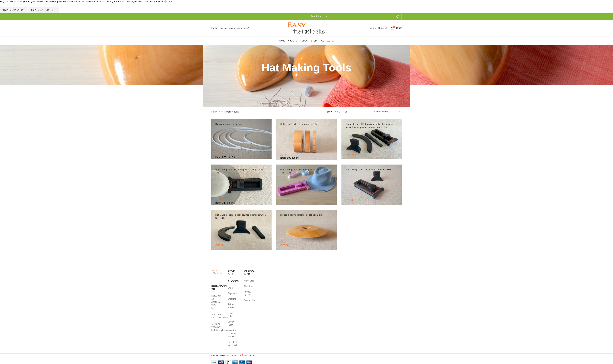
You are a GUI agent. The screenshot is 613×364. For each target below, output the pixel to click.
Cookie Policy (231, 323)
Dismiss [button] (171, 2)
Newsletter (249, 281)
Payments (232, 293)
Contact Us (249, 300)
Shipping (232, 299)
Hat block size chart (232, 344)
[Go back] (302, 58)
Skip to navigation (13, 10)
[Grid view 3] (361, 112)
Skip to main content (43, 10)
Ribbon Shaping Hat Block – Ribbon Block (301, 215)
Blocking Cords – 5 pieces (228, 124)
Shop (230, 288)
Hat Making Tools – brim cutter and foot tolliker (368, 169)
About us (248, 286)
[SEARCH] (398, 16)
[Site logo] (306, 28)
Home (214, 112)
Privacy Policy (231, 315)
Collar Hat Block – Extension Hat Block (299, 124)
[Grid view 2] (355, 112)
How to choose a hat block (232, 333)
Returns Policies (231, 306)
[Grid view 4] (367, 112)
